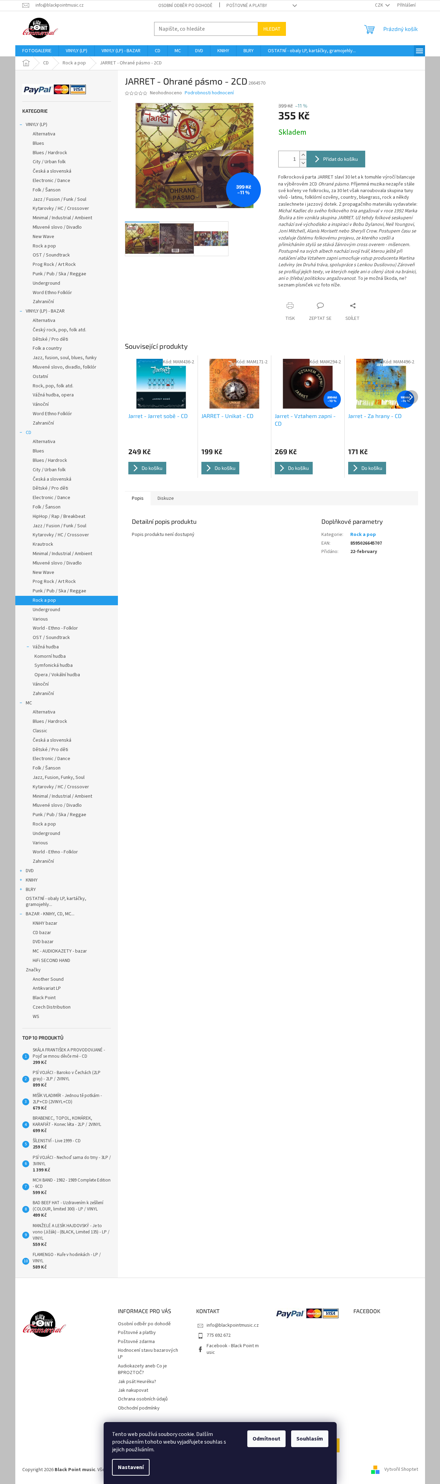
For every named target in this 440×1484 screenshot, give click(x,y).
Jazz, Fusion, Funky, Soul (59, 777)
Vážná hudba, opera (53, 395)
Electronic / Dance (51, 180)
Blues (38, 143)
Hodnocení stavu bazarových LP (148, 1353)
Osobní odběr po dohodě (185, 5)
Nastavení (131, 1467)
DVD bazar (43, 941)
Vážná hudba (46, 647)
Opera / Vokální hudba (57, 674)
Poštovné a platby (246, 5)
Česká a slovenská (52, 171)
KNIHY (32, 880)
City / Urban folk (49, 161)
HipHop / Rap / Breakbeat (59, 516)
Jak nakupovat (133, 1390)
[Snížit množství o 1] (302, 163)
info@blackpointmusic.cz (233, 1325)
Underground (46, 283)
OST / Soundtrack (51, 255)
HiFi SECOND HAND (51, 960)
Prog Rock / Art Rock (54, 264)
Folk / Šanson (47, 190)
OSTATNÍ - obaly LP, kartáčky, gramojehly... (56, 901)
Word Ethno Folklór (52, 292)
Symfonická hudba (53, 665)
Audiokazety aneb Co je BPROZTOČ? (142, 1369)
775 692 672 (219, 1335)
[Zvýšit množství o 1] (302, 155)
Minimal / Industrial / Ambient (62, 217)
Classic (40, 730)
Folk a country (47, 348)
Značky (33, 969)
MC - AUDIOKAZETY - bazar (60, 951)
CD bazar (42, 932)
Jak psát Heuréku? (137, 1381)
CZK (379, 5)
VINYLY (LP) (36, 124)
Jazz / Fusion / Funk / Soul (59, 199)
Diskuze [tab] (166, 498)
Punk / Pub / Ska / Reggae (59, 273)
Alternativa (44, 134)
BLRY (31, 889)
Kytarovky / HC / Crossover (61, 208)
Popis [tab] (138, 498)
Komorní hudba (50, 656)
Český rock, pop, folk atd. (59, 329)
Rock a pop (44, 246)
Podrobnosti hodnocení (209, 93)
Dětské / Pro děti (50, 339)
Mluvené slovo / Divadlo (57, 227)
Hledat (271, 29)
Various (40, 619)
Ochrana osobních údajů (143, 1399)
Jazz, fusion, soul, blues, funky (65, 357)
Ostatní (40, 376)
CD (28, 432)
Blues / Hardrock (50, 152)
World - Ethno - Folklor (55, 628)
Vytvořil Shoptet (401, 1469)
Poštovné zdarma (136, 1341)
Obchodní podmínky (139, 1408)
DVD (30, 870)
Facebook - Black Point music (233, 1349)
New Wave (43, 236)
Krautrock (43, 544)
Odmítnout (266, 1439)
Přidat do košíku (340, 159)
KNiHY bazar (45, 923)
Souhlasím (309, 1439)
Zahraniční (43, 301)
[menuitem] (36, 50)
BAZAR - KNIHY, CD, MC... (50, 913)
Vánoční (41, 404)
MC (29, 703)
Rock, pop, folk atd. (53, 385)
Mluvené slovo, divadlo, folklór (64, 367)
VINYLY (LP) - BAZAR (45, 311)
